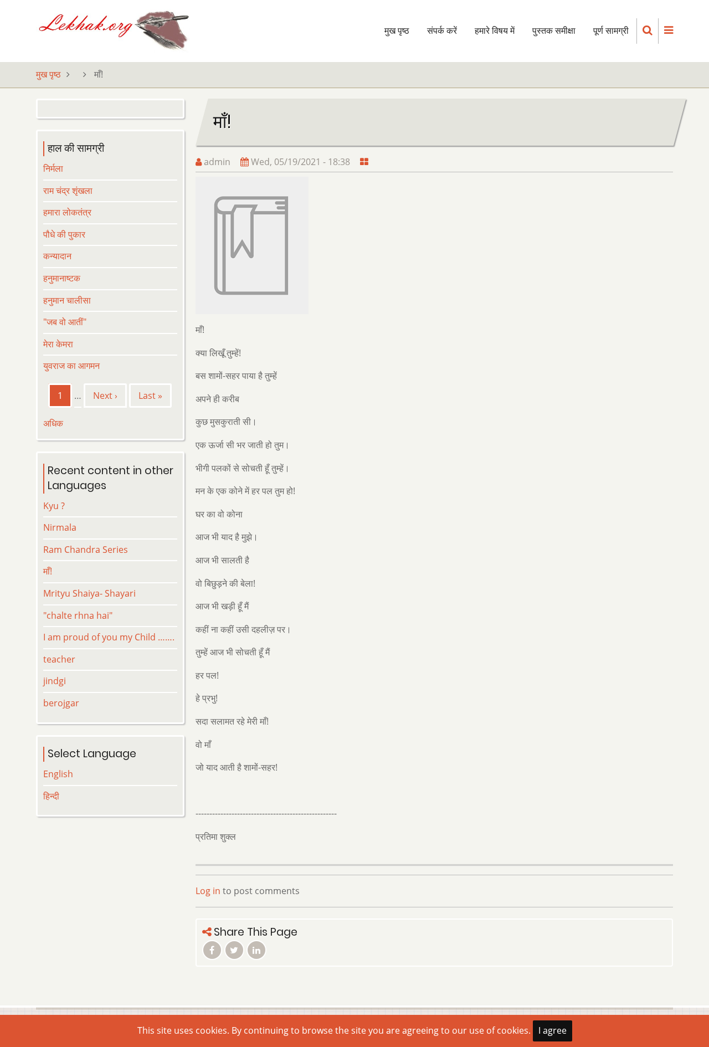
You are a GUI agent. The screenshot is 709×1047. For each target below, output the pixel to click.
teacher (59, 659)
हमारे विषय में (495, 30)
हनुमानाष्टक (61, 278)
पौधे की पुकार (64, 234)
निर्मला (53, 168)
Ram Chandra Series (85, 549)
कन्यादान (57, 256)
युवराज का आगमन (71, 366)
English (58, 774)
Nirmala (59, 527)
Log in (208, 891)
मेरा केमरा (58, 344)
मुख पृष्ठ (396, 30)
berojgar (61, 703)
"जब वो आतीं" (64, 322)
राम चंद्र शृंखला (68, 190)
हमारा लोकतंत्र (67, 212)
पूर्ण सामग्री (611, 30)
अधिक (53, 423)
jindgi (54, 681)
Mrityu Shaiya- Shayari (89, 593)
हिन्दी (51, 796)
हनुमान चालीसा (67, 300)
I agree (552, 1030)
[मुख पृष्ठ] (113, 30)
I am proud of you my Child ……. (108, 637)
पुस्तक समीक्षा (554, 30)
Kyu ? (54, 506)
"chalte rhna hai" (77, 615)
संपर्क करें (442, 30)
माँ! (47, 571)
